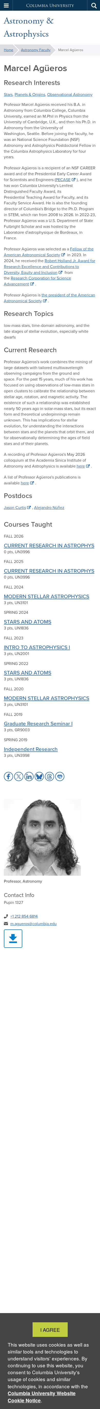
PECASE (63, 180)
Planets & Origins (30, 94)
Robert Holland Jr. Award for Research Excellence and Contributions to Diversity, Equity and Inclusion (49, 266)
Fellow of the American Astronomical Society (49, 252)
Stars (8, 94)
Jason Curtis (15, 508)
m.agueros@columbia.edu (33, 924)
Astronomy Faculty (36, 50)
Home (8, 50)
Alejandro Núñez (49, 508)
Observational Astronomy (70, 94)
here (81, 466)
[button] (6, 5)
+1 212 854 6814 (24, 916)
